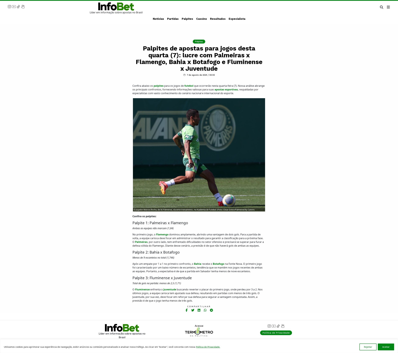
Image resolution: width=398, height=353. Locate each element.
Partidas (173, 18)
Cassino (201, 18)
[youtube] (14, 6)
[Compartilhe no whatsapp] (205, 310)
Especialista (237, 18)
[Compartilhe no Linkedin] (199, 310)
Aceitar (386, 346)
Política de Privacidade (276, 332)
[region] (199, 346)
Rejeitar (368, 346)
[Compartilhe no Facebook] (187, 310)
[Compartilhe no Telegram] (211, 310)
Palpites (187, 18)
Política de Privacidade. (208, 346)
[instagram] (9, 6)
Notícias (158, 18)
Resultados (218, 18)
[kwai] (23, 6)
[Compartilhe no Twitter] (193, 310)
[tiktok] (18, 6)
